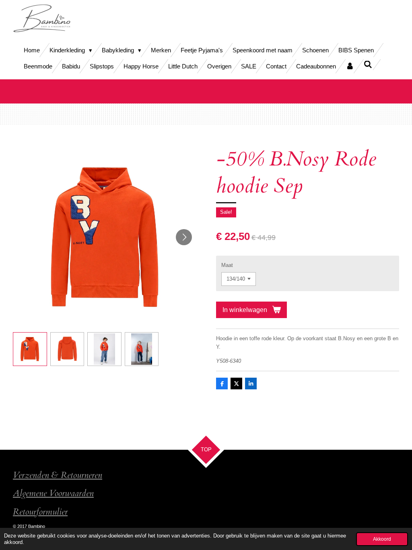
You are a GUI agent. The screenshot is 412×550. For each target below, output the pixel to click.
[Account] (350, 66)
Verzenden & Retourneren (57, 475)
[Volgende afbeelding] (184, 237)
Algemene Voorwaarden (53, 493)
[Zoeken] (368, 64)
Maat (227, 265)
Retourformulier (40, 512)
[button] (30, 349)
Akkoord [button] (382, 539)
